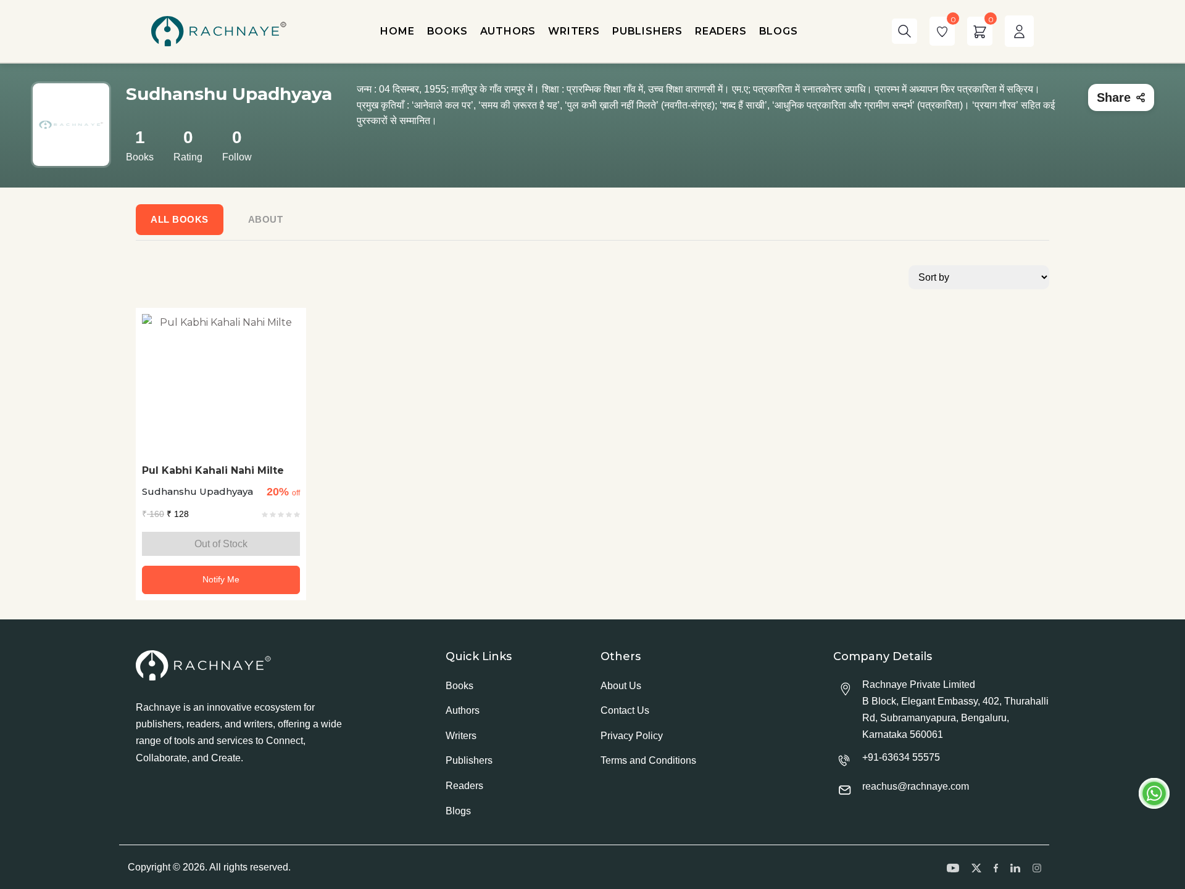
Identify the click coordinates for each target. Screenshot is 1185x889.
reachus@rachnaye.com (915, 786)
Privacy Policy (632, 735)
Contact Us (625, 710)
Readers (464, 785)
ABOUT (265, 219)
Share (1114, 97)
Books (459, 685)
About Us (621, 685)
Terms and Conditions (648, 760)
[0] (942, 31)
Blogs (458, 811)
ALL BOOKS (180, 219)
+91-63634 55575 (901, 757)
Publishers (469, 760)
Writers (461, 735)
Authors (463, 710)
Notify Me (220, 579)
